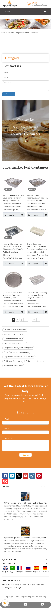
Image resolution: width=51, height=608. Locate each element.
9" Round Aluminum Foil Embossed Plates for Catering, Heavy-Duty (12, 294)
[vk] (5, 481)
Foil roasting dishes (34, 361)
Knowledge (11, 503)
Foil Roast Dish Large (13, 361)
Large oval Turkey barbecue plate (18, 348)
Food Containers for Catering (16, 352)
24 (34, 320)
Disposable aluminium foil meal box (19, 357)
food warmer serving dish (14, 343)
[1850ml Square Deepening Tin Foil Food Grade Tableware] (37, 279)
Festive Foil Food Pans (13, 366)
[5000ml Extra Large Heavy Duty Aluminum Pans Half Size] (13, 231)
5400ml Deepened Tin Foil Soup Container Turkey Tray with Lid (13, 197)
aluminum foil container (14, 334)
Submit (8, 94)
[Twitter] (19, 476)
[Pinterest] (39, 476)
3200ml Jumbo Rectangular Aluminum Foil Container (37, 197)
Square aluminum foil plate (15, 330)
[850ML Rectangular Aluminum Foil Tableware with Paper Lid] (37, 231)
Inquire (11, 215)
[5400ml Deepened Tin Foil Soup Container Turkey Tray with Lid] (13, 182)
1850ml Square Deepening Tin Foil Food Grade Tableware (37, 294)
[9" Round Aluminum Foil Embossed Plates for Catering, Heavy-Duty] (13, 279)
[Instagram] (32, 476)
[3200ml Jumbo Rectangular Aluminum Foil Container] (37, 182)
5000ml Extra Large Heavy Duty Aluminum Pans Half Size (13, 245)
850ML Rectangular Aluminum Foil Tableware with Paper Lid (36, 245)
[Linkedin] (12, 476)
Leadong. (42, 597)
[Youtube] (25, 476)
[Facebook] (5, 476)
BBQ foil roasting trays (13, 339)
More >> (44, 486)
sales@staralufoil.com (40, 5)
